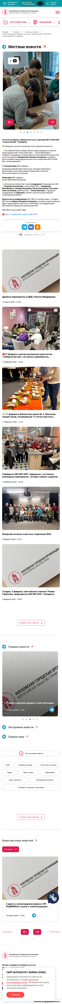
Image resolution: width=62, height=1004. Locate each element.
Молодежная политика (44, 780)
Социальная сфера (25, 765)
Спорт (7, 765)
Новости (17, 32)
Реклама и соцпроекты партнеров (31, 787)
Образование (50, 772)
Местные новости (32, 32)
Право (9, 772)
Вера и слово (28, 772)
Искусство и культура (49, 765)
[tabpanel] (31, 90)
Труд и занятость (15, 780)
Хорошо (15, 995)
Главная (5, 32)
